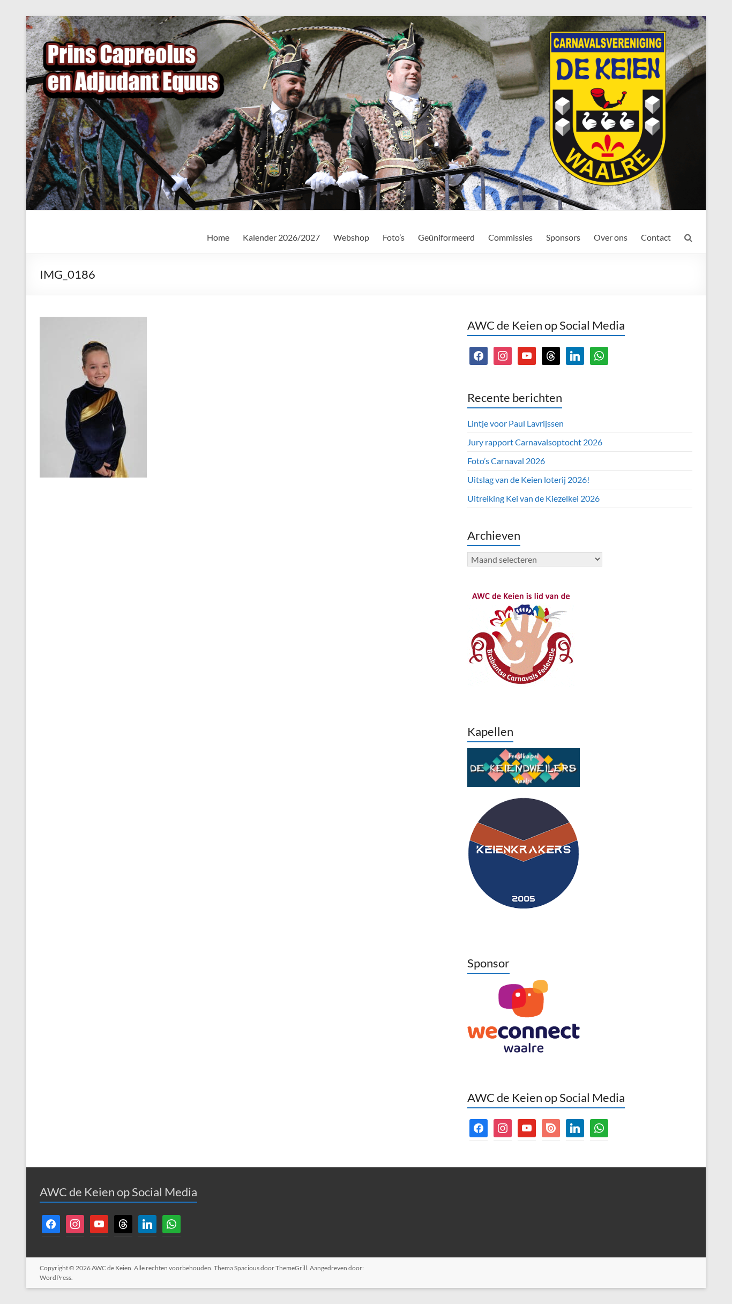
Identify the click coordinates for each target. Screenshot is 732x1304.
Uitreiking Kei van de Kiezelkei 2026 (533, 498)
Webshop (351, 237)
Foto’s (394, 237)
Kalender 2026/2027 (281, 237)
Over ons (611, 237)
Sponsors (563, 237)
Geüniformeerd (446, 237)
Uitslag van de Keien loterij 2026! (528, 479)
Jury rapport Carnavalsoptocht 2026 (534, 442)
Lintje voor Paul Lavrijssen (515, 423)
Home (218, 237)
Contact (656, 237)
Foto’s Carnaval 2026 (506, 461)
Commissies (510, 237)
